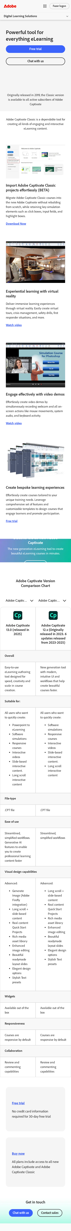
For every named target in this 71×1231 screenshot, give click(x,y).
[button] (45, 6)
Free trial (35, 49)
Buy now (18, 1153)
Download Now (16, 223)
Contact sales (50, 1213)
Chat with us (35, 61)
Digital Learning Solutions (20, 16)
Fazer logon (59, 6)
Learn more (35, 564)
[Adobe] (10, 6)
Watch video (14, 325)
